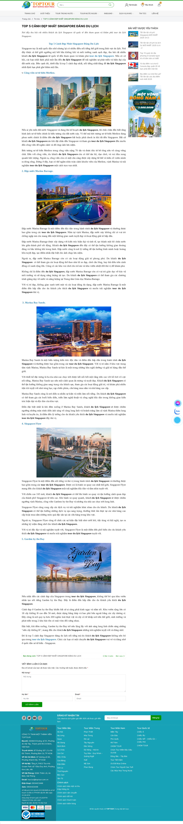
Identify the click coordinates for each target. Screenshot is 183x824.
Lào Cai (60, 753)
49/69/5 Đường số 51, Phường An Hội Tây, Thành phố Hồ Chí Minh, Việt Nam (38, 744)
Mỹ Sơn (87, 763)
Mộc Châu (61, 757)
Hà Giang (61, 742)
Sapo (127, 809)
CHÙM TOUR (116, 746)
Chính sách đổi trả (65, 796)
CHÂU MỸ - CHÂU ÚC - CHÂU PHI (146, 740)
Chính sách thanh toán (66, 800)
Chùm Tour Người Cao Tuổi (122, 767)
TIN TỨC (142, 13)
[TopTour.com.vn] (38, 5)
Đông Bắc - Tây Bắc (119, 756)
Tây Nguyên (89, 742)
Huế (85, 760)
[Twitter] (29, 718)
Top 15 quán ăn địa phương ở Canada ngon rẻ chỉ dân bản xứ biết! (150, 55)
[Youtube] (34, 718)
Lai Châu (61, 750)
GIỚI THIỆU (45, 13)
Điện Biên (61, 764)
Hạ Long (60, 735)
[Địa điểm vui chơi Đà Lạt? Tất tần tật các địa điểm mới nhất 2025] (133, 77)
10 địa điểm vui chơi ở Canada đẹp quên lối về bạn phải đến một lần (150, 66)
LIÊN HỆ (155, 13)
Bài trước (109, 656)
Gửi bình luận (32, 704)
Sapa (59, 739)
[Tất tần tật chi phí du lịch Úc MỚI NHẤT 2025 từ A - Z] (133, 44)
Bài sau (119, 656)
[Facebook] (24, 718)
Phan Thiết (88, 732)
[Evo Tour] (144, 111)
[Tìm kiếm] (110, 4)
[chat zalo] (177, 411)
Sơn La (60, 768)
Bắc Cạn (60, 775)
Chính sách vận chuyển (67, 793)
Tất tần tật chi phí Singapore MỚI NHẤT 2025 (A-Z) (149, 35)
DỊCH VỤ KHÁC (125, 13)
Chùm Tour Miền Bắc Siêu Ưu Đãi (121, 751)
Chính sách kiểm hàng (66, 803)
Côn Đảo (114, 735)
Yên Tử (60, 778)
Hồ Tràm (114, 742)
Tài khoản (132, 5)
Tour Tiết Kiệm (117, 760)
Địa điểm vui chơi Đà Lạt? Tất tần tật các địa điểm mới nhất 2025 (150, 76)
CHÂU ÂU (141, 735)
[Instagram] (40, 718)
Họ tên (25, 694)
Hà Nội (60, 732)
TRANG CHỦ (30, 13)
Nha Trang (88, 735)
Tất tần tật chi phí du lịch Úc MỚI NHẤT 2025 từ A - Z (150, 45)
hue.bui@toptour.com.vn (38, 779)
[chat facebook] (177, 403)
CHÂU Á (140, 732)
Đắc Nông (88, 746)
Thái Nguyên (62, 771)
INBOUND (108, 13)
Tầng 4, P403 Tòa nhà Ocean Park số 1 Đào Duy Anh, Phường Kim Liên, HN (38, 766)
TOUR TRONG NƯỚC (64, 13)
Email (77, 694)
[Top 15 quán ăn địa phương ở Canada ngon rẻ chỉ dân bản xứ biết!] (133, 56)
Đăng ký (155, 718)
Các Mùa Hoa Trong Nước (121, 771)
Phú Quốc (115, 739)
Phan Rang (88, 767)
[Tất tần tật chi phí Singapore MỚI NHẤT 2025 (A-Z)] (133, 34)
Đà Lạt (87, 739)
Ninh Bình (61, 746)
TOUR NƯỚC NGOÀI (88, 13)
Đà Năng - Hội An (91, 750)
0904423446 (37, 783)
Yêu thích (147, 5)
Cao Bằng (61, 760)
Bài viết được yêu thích (143, 28)
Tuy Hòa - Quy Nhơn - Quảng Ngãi (93, 754)
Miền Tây (114, 732)
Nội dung (26, 672)
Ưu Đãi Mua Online (118, 763)
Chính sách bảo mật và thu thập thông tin (68, 787)
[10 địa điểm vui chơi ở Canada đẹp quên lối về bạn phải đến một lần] (133, 65)
